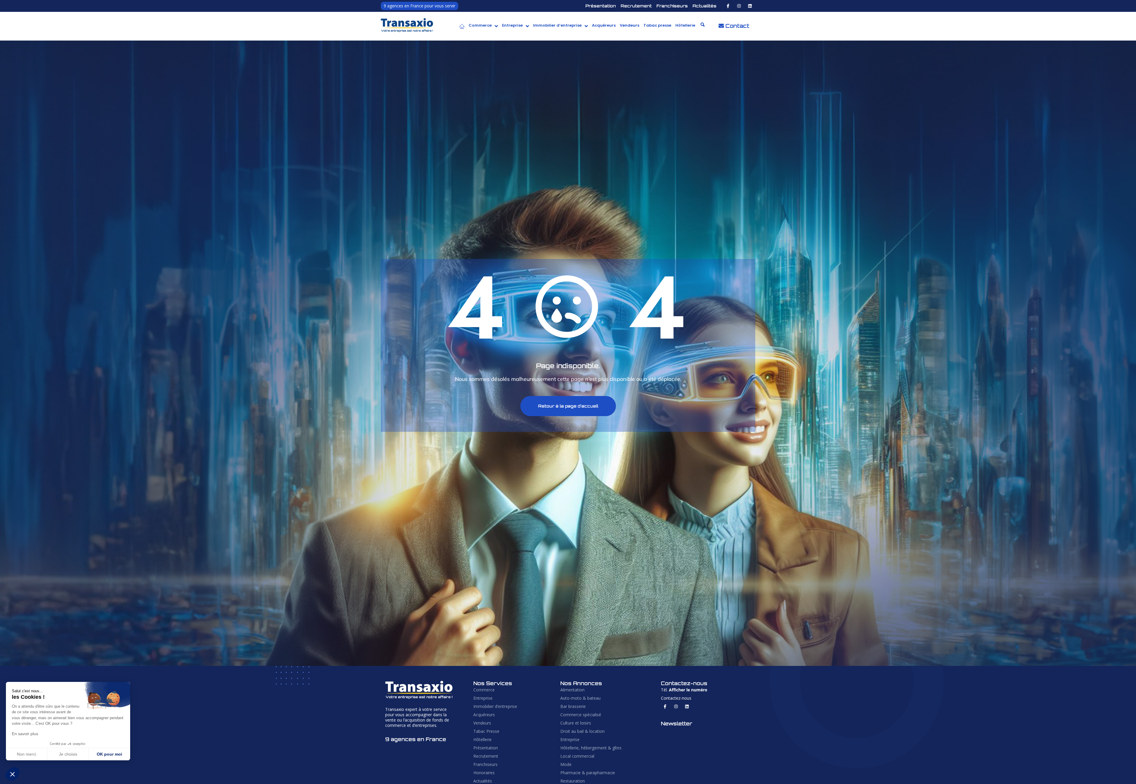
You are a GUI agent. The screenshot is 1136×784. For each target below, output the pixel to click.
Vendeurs (629, 25)
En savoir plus (25, 733)
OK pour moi (109, 754)
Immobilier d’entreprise (557, 25)
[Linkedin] (750, 6)
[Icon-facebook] (728, 6)
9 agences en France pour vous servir (419, 6)
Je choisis (68, 754)
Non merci (26, 754)
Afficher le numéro (688, 690)
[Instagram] (739, 6)
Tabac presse (657, 25)
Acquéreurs (604, 25)
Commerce (480, 25)
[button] (483, 25)
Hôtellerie (685, 25)
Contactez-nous (676, 698)
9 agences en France (415, 739)
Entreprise (512, 25)
